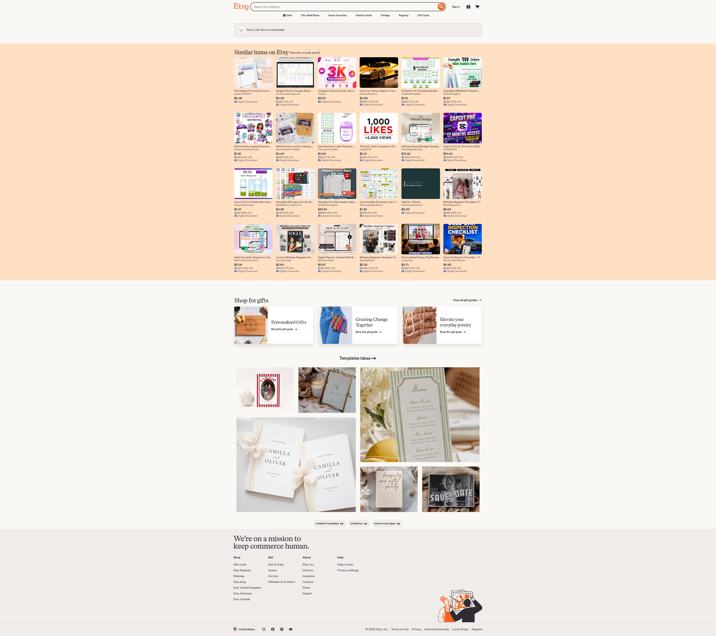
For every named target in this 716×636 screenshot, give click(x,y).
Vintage (385, 15)
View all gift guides (465, 300)
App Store (246, 611)
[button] (244, 629)
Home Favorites (337, 15)
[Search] (441, 6)
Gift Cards (423, 15)
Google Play (274, 611)
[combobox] (343, 6)
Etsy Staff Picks (310, 15)
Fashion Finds (364, 15)
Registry (404, 15)
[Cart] (477, 6)
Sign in (456, 6)
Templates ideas (355, 358)
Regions (477, 629)
